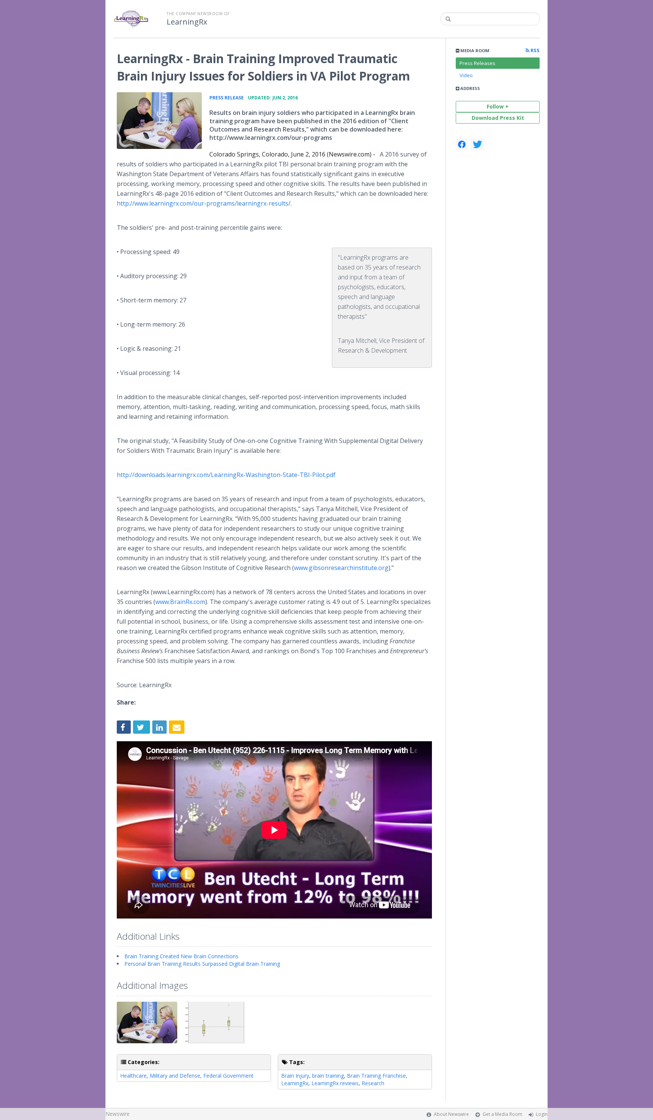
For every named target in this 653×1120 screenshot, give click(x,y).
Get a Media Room (502, 1114)
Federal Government (228, 1075)
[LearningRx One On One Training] (159, 120)
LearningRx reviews (335, 1083)
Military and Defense (175, 1075)
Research (373, 1083)
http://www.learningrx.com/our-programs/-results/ (204, 203)
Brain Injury (295, 1075)
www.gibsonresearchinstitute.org (341, 568)
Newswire (117, 1113)
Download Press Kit (498, 117)
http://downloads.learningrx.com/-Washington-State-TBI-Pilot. (226, 475)
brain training (328, 1075)
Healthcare (133, 1075)
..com (180, 602)
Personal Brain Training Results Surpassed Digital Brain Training (202, 963)
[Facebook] (462, 144)
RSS (534, 50)
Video (466, 75)
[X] (477, 144)
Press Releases (477, 63)
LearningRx (187, 22)
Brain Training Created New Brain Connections (181, 956)
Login (542, 1114)
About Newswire (451, 1114)
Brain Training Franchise (376, 1075)
